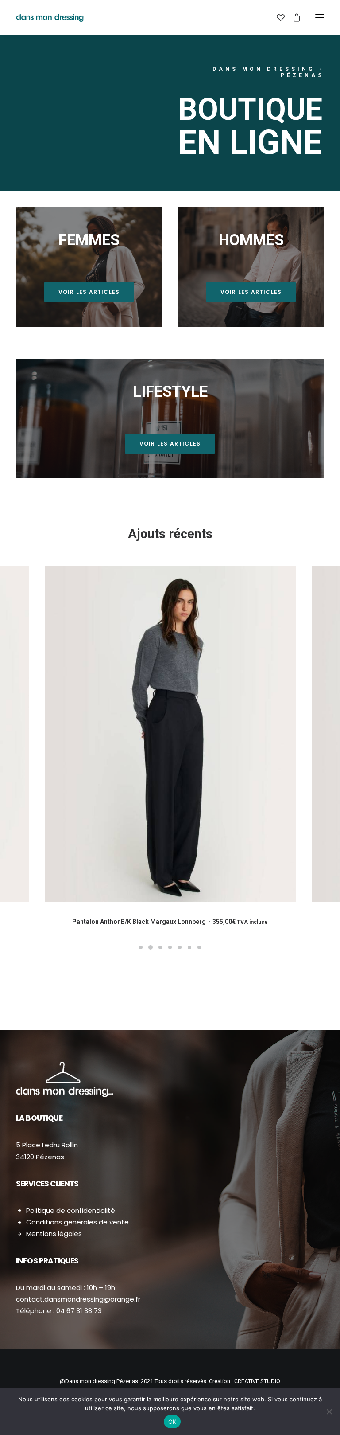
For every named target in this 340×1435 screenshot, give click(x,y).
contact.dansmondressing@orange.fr (78, 1299)
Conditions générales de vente (77, 1222)
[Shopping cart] (293, 17)
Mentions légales (54, 1233)
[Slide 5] (180, 947)
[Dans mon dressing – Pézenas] (50, 17)
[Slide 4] (170, 947)
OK (172, 1421)
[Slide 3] (160, 947)
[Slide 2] (150, 947)
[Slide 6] (189, 947)
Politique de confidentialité (70, 1210)
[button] (319, 17)
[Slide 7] (199, 947)
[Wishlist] (277, 17)
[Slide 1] (141, 947)
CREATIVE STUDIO (257, 1381)
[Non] (329, 1411)
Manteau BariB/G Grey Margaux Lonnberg (170, 921)
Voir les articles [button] (89, 292)
